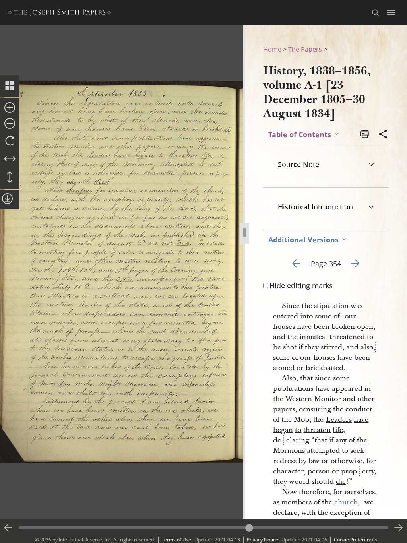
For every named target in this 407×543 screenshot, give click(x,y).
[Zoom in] (9, 108)
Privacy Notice (262, 539)
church (346, 502)
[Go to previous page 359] (8, 528)
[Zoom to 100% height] (9, 177)
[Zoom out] (9, 124)
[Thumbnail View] (9, 86)
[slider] (203, 527)
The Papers (305, 49)
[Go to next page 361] (398, 528)
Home (272, 49)
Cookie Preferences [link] (355, 539)
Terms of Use (176, 539)
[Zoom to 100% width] (9, 159)
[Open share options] (383, 134)
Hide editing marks (301, 285)
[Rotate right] (9, 141)
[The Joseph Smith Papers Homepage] (59, 13)
